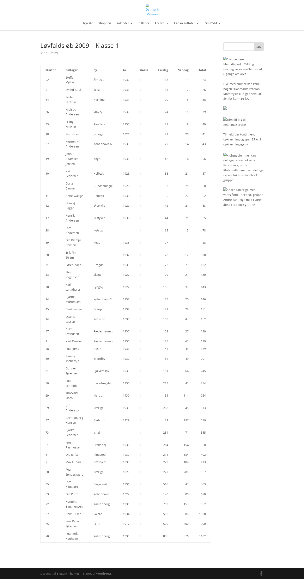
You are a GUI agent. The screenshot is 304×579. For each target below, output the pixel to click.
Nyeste (88, 23)
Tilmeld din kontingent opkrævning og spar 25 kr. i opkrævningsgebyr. (242, 139)
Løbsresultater (184, 23)
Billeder (144, 23)
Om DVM (211, 23)
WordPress (104, 573)
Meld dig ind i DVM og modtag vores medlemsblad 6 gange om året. (242, 69)
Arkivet (160, 23)
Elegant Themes (68, 573)
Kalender (122, 23)
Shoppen (104, 23)
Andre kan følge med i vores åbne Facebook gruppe (242, 202)
